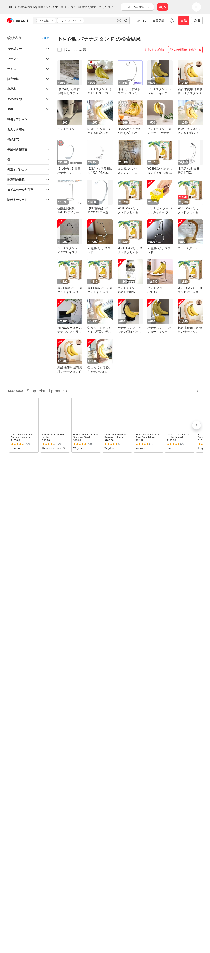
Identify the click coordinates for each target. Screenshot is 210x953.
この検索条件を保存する (187, 49)
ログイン (142, 20)
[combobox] (81, 20)
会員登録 (158, 20)
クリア (45, 38)
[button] (53, 20)
